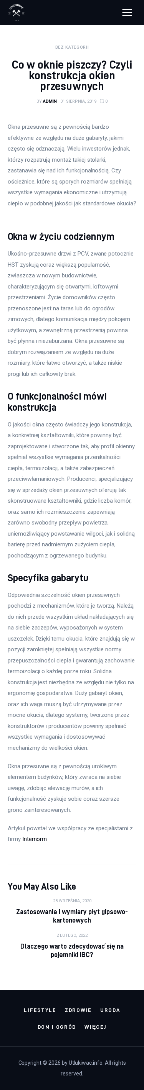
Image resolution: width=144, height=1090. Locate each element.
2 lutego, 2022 (72, 935)
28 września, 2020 (72, 900)
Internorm (34, 839)
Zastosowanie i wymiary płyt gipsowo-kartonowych (72, 916)
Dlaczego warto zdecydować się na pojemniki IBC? (72, 950)
